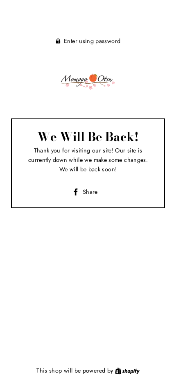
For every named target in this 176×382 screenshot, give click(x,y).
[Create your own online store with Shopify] (127, 370)
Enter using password (92, 41)
